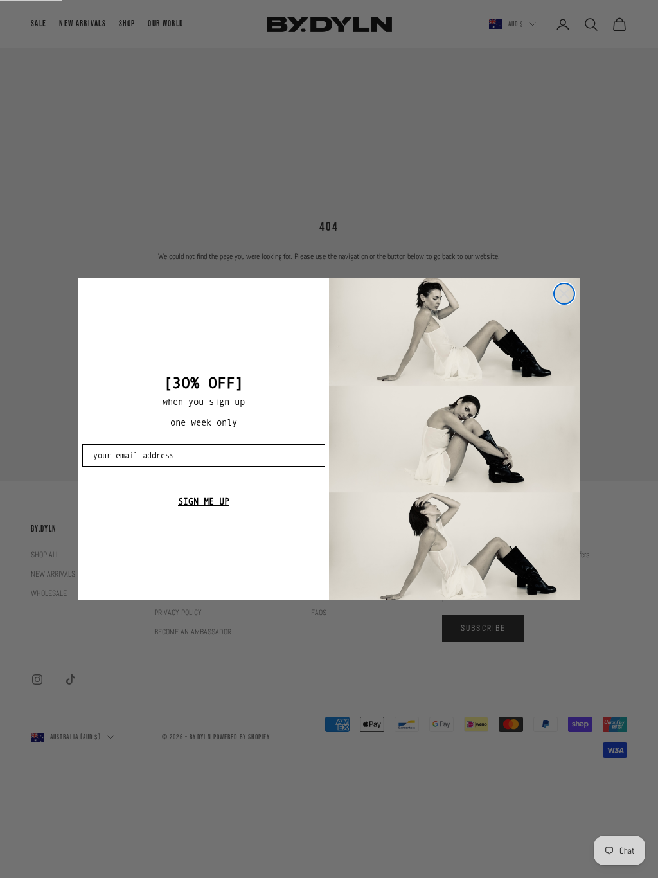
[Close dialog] (564, 293)
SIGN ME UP (203, 501)
